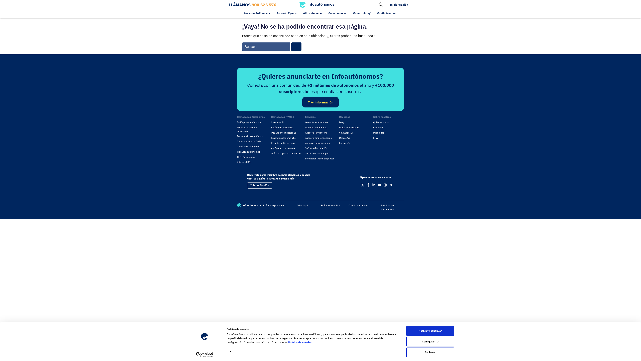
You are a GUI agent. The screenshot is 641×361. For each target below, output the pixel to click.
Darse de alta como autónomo (247, 129)
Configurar (428, 341)
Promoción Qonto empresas (319, 158)
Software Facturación (316, 148)
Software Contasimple (317, 153)
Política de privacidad (274, 205)
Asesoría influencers (316, 132)
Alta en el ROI (244, 162)
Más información (320, 102)
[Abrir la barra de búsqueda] (381, 5)
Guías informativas (349, 127)
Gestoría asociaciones (316, 122)
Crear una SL (277, 122)
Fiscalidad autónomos (248, 151)
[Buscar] (296, 46)
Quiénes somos (381, 122)
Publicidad (378, 132)
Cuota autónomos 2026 (249, 141)
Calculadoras (346, 132)
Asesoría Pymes (286, 13)
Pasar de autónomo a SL (283, 137)
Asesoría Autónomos (257, 13)
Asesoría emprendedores (318, 137)
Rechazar (430, 352)
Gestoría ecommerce (316, 127)
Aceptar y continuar (430, 330)
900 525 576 (264, 5)
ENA (375, 137)
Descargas (344, 137)
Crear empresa (337, 13)
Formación (344, 143)
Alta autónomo (312, 13)
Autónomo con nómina (283, 148)
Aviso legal (302, 205)
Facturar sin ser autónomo (250, 136)
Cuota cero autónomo (248, 146)
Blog (341, 122)
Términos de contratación (387, 207)
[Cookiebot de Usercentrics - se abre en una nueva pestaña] (204, 354)
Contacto (378, 127)
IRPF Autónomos (246, 156)
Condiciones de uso (359, 205)
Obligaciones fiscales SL (283, 132)
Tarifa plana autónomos (249, 122)
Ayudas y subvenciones (317, 143)
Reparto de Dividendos (283, 143)
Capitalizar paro (387, 13)
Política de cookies (300, 342)
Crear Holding (362, 13)
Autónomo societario (282, 127)
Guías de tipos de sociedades (286, 153)
